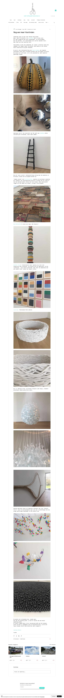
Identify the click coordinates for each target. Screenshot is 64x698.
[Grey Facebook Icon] (51, 16)
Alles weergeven (53, 644)
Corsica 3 (44, 656)
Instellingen (54, 696)
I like (17, 22)
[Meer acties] (49, 29)
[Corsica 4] (32, 650)
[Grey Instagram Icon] (54, 16)
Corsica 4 (28, 656)
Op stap (15, 632)
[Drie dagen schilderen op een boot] (16, 650)
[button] (55, 10)
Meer (46, 22)
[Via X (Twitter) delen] (16, 635)
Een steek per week (32, 22)
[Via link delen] (21, 635)
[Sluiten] (62, 696)
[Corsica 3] (48, 650)
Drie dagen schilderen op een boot (15, 657)
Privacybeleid (42, 696)
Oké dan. (59, 696)
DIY (21, 22)
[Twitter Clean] (52, 679)
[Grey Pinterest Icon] (52, 16)
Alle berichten (11, 22)
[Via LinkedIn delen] (18, 635)
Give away (25, 22)
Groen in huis (41, 22)
